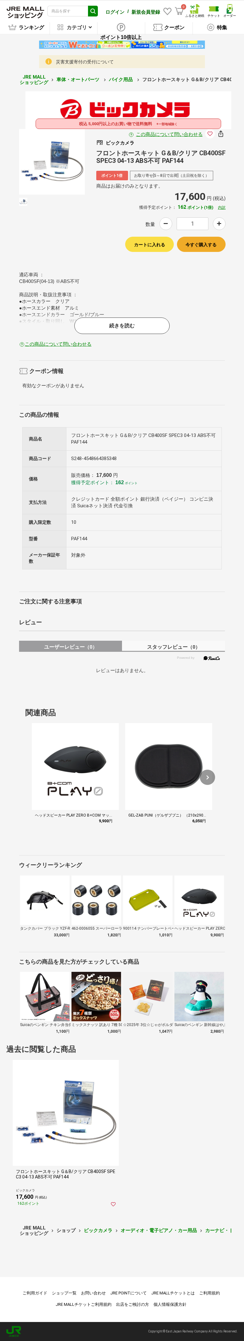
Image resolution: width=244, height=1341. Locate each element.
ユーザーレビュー (70, 647)
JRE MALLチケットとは (173, 1293)
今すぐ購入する (201, 244)
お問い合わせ (93, 1293)
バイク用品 (121, 79)
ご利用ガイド (35, 1293)
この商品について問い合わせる (169, 134)
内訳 (222, 207)
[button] (207, 777)
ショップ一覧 (64, 1293)
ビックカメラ (98, 1230)
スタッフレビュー (173, 647)
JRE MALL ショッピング (34, 79)
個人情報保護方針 (169, 1304)
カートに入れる (149, 244)
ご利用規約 (209, 1293)
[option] (52, 162)
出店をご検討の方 (132, 1304)
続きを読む (122, 326)
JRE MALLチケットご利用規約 (84, 1304)
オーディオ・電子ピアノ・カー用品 (159, 1230)
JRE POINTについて (128, 1293)
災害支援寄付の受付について (85, 61)
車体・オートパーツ (79, 79)
